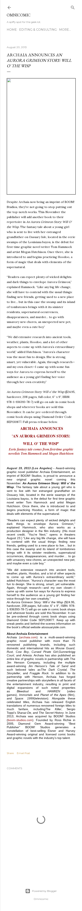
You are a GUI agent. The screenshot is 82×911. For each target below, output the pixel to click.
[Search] (72, 7)
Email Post (23, 753)
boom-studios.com (20, 720)
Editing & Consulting (38, 30)
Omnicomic (18, 15)
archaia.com (28, 637)
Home (12, 30)
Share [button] (10, 753)
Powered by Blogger (44, 891)
